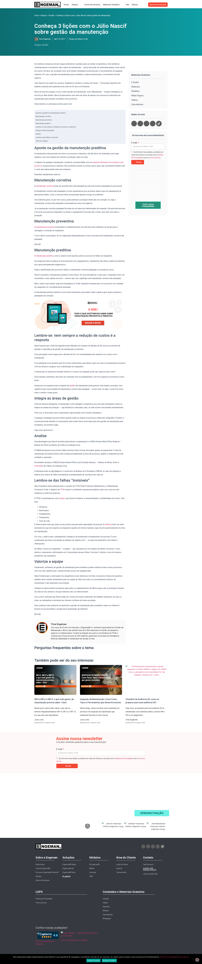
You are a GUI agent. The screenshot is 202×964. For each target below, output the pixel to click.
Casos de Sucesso (43, 880)
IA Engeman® (94, 864)
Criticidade (38, 466)
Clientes (38, 876)
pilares (62, 498)
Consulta (92, 872)
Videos (105, 903)
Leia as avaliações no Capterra (45, 942)
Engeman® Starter (69, 864)
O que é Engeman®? (43, 868)
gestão (72, 385)
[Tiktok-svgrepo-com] (159, 123)
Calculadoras (108, 915)
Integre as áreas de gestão (45, 130)
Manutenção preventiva (44, 120)
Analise (38, 134)
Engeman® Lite (68, 868)
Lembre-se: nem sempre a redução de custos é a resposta (56, 127)
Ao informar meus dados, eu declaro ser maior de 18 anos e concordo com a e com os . (147, 155)
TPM (62, 489)
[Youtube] (140, 123)
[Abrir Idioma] (140, 4)
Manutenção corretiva (43, 116)
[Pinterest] (146, 123)
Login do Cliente (122, 864)
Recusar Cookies (109, 960)
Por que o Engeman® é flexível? (47, 872)
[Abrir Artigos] (80, 4)
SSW (91, 876)
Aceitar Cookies (93, 960)
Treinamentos (121, 872)
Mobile (91, 868)
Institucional (40, 864)
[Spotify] (152, 123)
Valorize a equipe (42, 141)
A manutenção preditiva (43, 256)
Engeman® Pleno (68, 872)
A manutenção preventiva (44, 227)
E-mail (134, 143)
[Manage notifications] (197, 960)
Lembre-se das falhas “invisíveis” (47, 137)
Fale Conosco (148, 864)
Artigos (44, 15)
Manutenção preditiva (43, 123)
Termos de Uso (155, 158)
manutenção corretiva (44, 186)
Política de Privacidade (123, 758)
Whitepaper (107, 918)
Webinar (106, 911)
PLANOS (66, 876)
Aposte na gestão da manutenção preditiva (51, 113)
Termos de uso (41, 903)
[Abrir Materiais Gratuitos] (122, 4)
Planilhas (106, 907)
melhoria (108, 524)
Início (36, 15)
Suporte (119, 868)
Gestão (51, 15)
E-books (135, 82)
